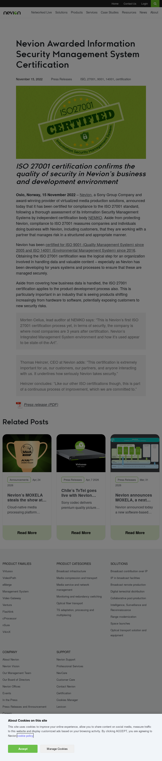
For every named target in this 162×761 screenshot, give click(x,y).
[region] (81, 737)
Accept (22, 749)
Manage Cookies (57, 749)
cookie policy (25, 736)
